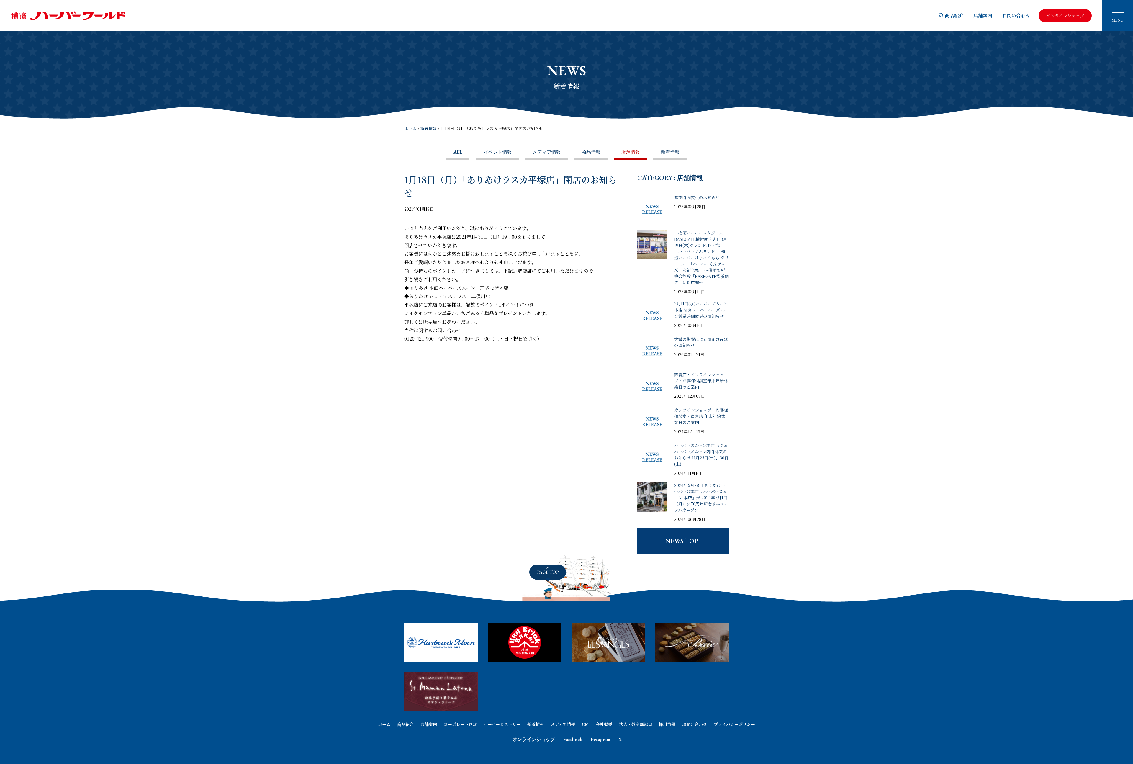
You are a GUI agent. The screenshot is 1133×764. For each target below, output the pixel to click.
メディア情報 (547, 152)
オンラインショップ (534, 739)
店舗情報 (630, 152)
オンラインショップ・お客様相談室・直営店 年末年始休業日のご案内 (701, 416)
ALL (457, 152)
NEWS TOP (681, 541)
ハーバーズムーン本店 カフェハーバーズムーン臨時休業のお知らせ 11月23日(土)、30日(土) (701, 454)
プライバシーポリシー (734, 724)
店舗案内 (982, 15)
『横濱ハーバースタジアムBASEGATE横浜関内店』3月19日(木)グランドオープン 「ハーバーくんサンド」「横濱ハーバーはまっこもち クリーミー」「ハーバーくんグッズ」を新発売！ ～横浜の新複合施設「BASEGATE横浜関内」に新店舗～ (701, 257)
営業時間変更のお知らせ (697, 197)
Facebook (572, 739)
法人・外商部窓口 (635, 724)
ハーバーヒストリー (502, 724)
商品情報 (591, 152)
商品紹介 (954, 15)
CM (585, 724)
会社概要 (604, 724)
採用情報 (667, 724)
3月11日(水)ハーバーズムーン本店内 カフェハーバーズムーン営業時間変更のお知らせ (701, 310)
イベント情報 (498, 152)
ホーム (410, 128)
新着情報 (428, 128)
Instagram (600, 739)
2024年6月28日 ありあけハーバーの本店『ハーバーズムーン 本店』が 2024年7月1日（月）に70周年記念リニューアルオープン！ (701, 497)
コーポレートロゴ (460, 724)
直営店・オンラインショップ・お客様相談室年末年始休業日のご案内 (701, 381)
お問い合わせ (1016, 15)
